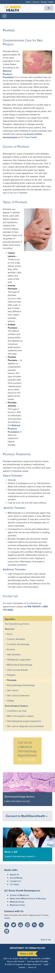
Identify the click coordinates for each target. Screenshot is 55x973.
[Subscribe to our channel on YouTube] (21, 924)
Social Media (16, 877)
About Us (14, 874)
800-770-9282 (41, 961)
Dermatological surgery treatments (24, 721)
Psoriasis (11, 680)
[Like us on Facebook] (7, 924)
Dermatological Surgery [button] (16, 705)
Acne (9, 634)
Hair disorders (14, 654)
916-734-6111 (34, 606)
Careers (35, 1)
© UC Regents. (14, 964)
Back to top (46, 939)
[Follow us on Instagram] (42, 924)
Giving (43, 1)
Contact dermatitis (16, 639)
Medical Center (17, 905)
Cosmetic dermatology (18, 644)
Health (51, 1)
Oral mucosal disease (17, 669)
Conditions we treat (16, 710)
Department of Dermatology (27, 948)
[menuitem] (25, 623)
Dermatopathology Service (17, 623)
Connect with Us (14, 911)
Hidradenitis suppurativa (19, 659)
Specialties (10, 619)
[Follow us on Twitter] (14, 924)
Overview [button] (9, 628)
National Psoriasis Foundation (8, 74)
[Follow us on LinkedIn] (7, 930)
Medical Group (17, 901)
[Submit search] (48, 8)
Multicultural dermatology (19, 664)
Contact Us (15, 881)
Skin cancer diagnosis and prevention (25, 726)
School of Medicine (19, 895)
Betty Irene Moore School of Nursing (28, 898)
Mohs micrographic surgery (20, 716)
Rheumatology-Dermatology (21, 685)
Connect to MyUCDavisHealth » (27, 816)
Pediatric (11, 675)
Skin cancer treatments (18, 695)
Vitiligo (10, 700)
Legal (46, 964)
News (28, 1)
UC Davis (14, 884)
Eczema (11, 649)
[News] (35, 924)
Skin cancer (12, 690)
